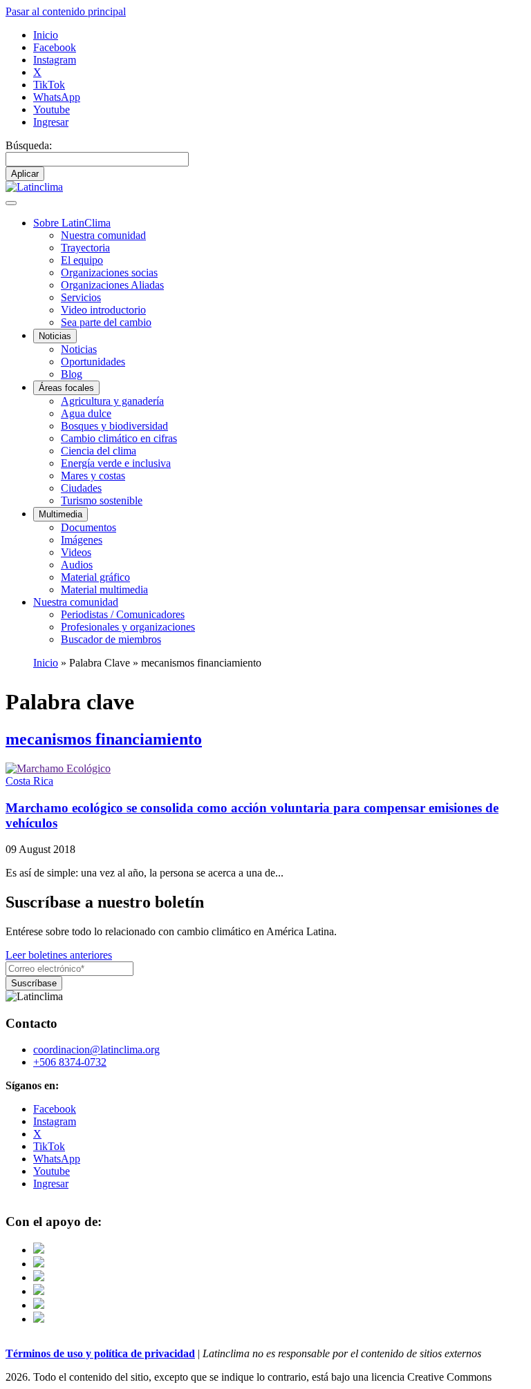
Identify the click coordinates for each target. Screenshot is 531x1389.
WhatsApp (56, 97)
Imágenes (81, 540)
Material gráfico (95, 577)
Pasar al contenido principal (66, 11)
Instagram (54, 60)
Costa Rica (29, 781)
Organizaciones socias (109, 272)
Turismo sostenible (101, 500)
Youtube (51, 109)
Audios (77, 565)
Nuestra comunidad (103, 235)
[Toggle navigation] (11, 203)
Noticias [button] (55, 336)
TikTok (49, 84)
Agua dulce (86, 413)
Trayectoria (85, 247)
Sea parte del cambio (106, 322)
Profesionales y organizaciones (128, 627)
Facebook (54, 47)
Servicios (81, 297)
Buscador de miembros (111, 639)
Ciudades (81, 488)
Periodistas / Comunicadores (123, 614)
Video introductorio (103, 310)
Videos (76, 552)
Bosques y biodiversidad (114, 426)
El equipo (82, 260)
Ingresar (50, 122)
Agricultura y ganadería (112, 401)
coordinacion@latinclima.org (96, 1049)
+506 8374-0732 (69, 1062)
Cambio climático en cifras (119, 438)
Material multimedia (104, 589)
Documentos (88, 527)
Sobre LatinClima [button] (72, 223)
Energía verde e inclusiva (116, 463)
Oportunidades (93, 361)
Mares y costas (93, 475)
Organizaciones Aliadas (112, 285)
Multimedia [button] (60, 514)
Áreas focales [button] (66, 388)
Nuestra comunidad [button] (75, 602)
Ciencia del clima (98, 451)
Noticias (79, 349)
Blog (71, 374)
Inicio (45, 35)
